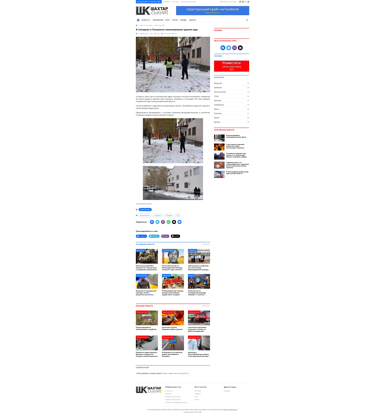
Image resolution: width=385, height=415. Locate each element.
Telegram (198, 394)
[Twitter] (174, 222)
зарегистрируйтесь (181, 373)
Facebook (198, 391)
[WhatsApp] (169, 222)
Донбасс (231, 122)
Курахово (227, 391)
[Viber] (163, 222)
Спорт (191, 275)
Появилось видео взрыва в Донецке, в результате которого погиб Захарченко (147, 354)
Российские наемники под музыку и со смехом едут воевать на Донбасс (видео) (236, 155)
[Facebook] (152, 222)
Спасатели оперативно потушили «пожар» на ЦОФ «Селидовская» (197, 329)
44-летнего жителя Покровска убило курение (172, 328)
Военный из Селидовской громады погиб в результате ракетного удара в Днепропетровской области (146, 293)
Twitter (197, 399)
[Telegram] (158, 222)
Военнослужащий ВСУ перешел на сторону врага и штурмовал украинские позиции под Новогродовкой (146, 268)
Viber (196, 397)
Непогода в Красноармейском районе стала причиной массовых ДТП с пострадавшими (198, 354)
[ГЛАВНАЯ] (138, 20)
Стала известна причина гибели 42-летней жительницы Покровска (235, 146)
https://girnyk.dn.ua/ (230, 409)
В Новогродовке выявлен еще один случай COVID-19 (237, 172)
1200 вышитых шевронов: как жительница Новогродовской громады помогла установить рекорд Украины (198, 268)
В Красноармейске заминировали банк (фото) (236, 136)
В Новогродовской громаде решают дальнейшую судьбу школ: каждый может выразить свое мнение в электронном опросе (172, 293)
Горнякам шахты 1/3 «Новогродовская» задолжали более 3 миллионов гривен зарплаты (237, 165)
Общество (192, 250)
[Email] (180, 222)
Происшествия (145, 209)
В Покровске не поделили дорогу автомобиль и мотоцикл (172, 354)
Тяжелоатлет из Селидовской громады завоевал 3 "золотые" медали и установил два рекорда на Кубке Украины (199, 293)
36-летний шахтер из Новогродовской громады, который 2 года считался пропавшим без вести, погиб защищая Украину (172, 268)
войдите (165, 373)
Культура (231, 100)
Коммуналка (231, 105)
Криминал (140, 250)
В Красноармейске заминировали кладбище (146, 328)
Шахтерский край (143, 203)
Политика (231, 113)
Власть (231, 109)
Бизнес (231, 118)
